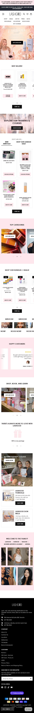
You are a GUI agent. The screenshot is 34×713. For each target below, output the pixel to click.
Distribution (4, 640)
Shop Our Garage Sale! (23, 143)
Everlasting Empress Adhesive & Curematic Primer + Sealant (22, 289)
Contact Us (4, 635)
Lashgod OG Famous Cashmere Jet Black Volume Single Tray (8, 85)
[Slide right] (21, 103)
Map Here (20, 503)
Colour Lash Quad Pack (8, 288)
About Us (4, 632)
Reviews (3, 652)
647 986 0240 (8, 620)
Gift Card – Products (7, 658)
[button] (24, 14)
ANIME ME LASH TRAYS (8, 160)
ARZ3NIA (27, 544)
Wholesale (4, 642)
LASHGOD (8, 541)
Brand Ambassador (7, 645)
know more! (17, 128)
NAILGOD (24, 541)
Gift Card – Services (7, 655)
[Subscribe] (31, 679)
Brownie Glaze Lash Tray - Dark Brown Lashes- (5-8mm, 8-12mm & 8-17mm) (25, 166)
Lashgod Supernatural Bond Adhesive (22, 85)
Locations (4, 637)
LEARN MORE (9, 460)
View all (17, 106)
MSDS (3, 660)
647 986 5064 (8, 625)
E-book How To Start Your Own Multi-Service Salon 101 (8, 196)
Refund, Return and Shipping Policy (12, 665)
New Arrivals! (6, 143)
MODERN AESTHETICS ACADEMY (13, 544)
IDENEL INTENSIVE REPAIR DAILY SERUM (25, 198)
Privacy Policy (5, 663)
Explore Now (17, 42)
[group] (17, 43)
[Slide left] (13, 103)
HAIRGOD (16, 541)
